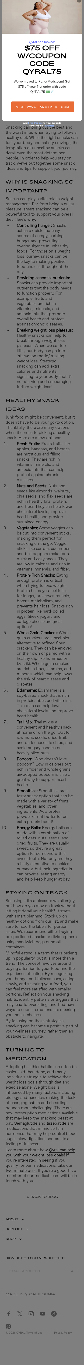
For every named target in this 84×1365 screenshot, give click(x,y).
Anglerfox (49, 125)
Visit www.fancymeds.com (42, 107)
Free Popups (35, 123)
